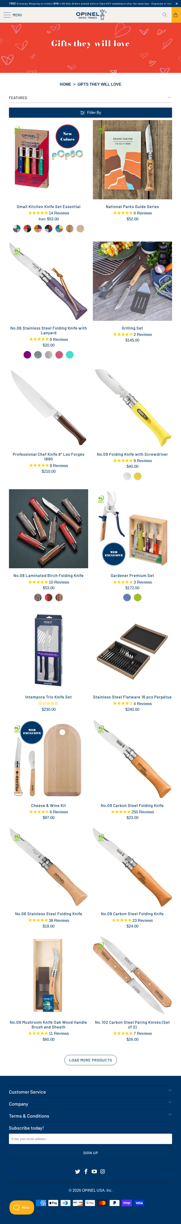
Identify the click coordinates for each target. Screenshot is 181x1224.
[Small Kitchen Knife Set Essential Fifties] (38, 228)
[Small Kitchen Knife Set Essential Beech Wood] (80, 228)
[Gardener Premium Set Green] (137, 597)
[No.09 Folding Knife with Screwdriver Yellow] (137, 476)
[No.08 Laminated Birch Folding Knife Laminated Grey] (38, 597)
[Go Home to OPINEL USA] (90, 15)
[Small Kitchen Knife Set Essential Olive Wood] (69, 228)
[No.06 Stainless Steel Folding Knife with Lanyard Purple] (27, 354)
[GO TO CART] (176, 15)
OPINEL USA (93, 1190)
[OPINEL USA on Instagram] (103, 1172)
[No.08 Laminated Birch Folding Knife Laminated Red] (48, 597)
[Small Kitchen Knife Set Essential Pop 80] (59, 228)
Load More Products (90, 1060)
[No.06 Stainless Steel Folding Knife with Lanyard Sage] (38, 354)
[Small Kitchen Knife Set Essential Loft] (27, 228)
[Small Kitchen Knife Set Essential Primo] (48, 228)
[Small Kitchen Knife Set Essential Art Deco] (16, 228)
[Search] (166, 15)
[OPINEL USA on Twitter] (77, 1172)
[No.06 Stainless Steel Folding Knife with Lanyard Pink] (59, 354)
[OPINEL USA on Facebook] (86, 1172)
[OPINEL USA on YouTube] (94, 1172)
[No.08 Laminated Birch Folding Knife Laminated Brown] (59, 597)
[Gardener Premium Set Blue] (127, 597)
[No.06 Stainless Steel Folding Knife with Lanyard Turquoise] (69, 354)
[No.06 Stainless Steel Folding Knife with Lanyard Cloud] (48, 354)
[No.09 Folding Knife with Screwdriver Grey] (127, 476)
